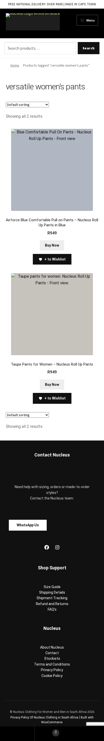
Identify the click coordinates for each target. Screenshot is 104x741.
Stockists (52, 658)
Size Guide (52, 587)
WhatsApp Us (28, 525)
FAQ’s (52, 609)
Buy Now (52, 245)
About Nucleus (52, 647)
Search (89, 48)
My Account (17, 733)
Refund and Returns (52, 604)
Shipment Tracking (52, 598)
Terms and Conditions (52, 664)
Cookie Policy (52, 676)
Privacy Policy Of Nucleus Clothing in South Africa (44, 717)
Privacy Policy (52, 670)
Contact (52, 653)
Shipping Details (52, 592)
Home (14, 65)
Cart (46, 730)
